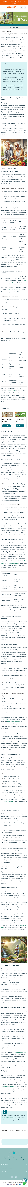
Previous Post (8, 1130)
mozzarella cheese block (13, 721)
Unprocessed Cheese (8, 801)
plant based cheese (13, 289)
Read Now (6, 426)
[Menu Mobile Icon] (2, 7)
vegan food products (7, 1156)
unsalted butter (12, 390)
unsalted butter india (20, 1052)
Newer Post (21, 1130)
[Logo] (11, 7)
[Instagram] (16, 1177)
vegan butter (15, 532)
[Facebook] (12, 1177)
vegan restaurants (7, 1117)
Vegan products (5, 719)
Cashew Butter (12, 307)
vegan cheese (11, 282)
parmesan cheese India (13, 563)
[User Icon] (25, 7)
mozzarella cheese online (7, 1086)
